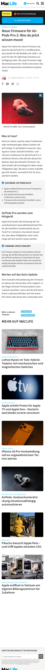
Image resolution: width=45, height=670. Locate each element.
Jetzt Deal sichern (24, 20)
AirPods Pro (27, 312)
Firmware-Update (28, 315)
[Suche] (37, 3)
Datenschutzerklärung (23, 663)
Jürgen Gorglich (16, 78)
